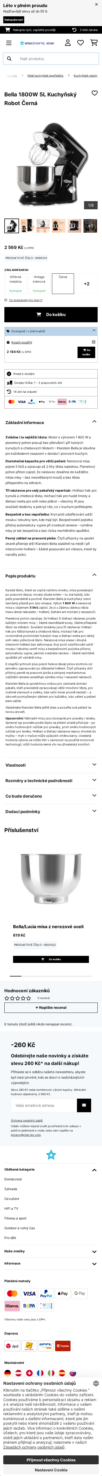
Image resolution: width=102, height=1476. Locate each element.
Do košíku (55, 314)
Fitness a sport (15, 1218)
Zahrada (10, 1189)
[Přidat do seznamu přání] (95, 93)
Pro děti (10, 1238)
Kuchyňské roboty (86, 75)
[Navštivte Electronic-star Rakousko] (18, 1373)
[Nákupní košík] (94, 43)
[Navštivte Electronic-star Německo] (7, 1373)
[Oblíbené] (80, 43)
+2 (86, 283)
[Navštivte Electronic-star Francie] (40, 1373)
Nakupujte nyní (14, 19)
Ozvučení (11, 1199)
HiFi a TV (11, 1208)
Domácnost (10, 75)
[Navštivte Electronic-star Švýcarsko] (29, 1373)
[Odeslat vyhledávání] (9, 58)
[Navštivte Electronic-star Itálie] (51, 1373)
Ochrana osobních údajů (27, 1120)
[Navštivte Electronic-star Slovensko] (73, 1373)
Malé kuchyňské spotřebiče (45, 75)
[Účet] (68, 43)
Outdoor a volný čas (19, 1228)
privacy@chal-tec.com (26, 1134)
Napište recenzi (52, 1008)
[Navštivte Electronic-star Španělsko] (62, 1373)
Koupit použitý (21, 342)
